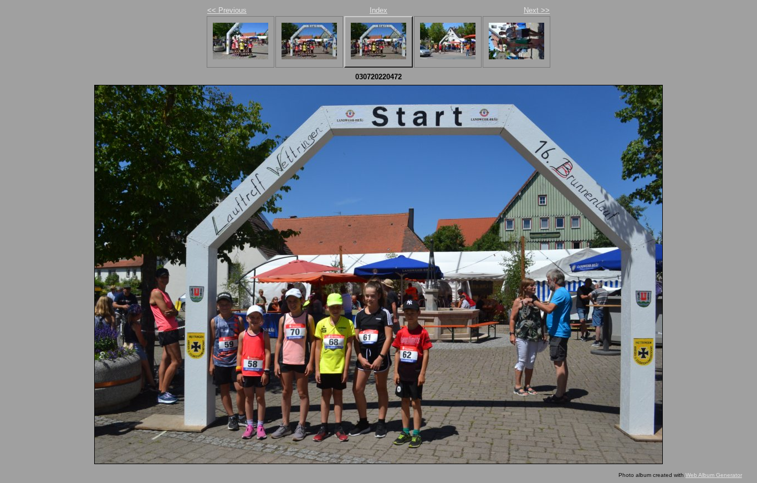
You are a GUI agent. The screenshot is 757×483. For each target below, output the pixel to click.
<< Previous (227, 10)
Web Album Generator (714, 475)
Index (378, 10)
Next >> (537, 10)
